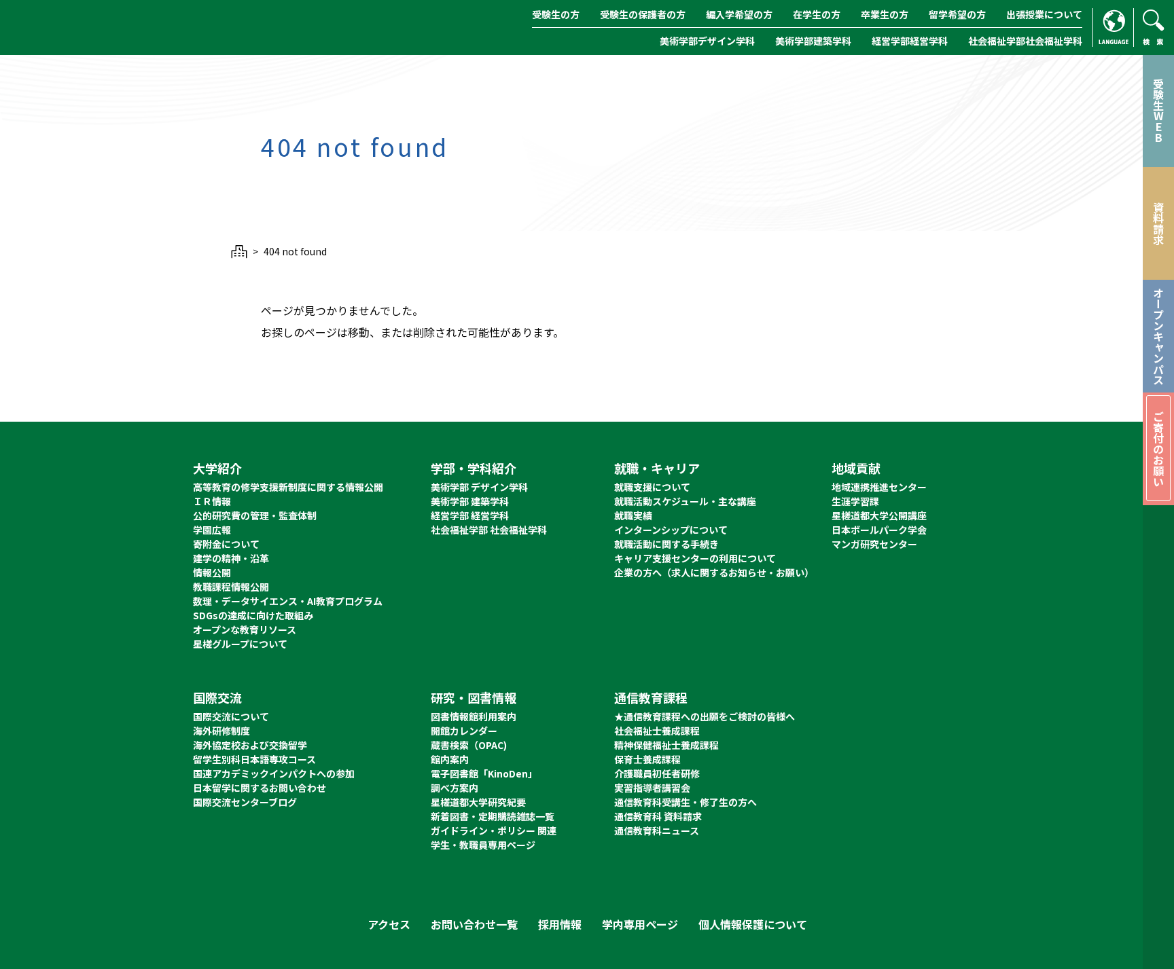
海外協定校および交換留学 (250, 745)
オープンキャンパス (1158, 336)
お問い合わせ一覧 (474, 924)
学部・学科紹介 (473, 468)
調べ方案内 (454, 787)
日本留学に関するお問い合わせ (259, 787)
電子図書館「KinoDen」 (484, 773)
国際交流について (231, 716)
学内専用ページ (640, 924)
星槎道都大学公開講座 (879, 515)
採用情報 (560, 924)
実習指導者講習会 (652, 787)
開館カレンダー (464, 730)
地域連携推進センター (879, 487)
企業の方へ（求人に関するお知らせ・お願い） (714, 572)
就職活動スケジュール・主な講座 (685, 501)
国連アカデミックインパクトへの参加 (274, 773)
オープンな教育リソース (244, 629)
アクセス (389, 924)
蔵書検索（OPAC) (469, 745)
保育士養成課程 (647, 759)
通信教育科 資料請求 (658, 816)
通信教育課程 (651, 697)
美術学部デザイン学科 (707, 41)
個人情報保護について (752, 924)
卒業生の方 (884, 14)
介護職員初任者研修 (657, 773)
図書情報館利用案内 (473, 716)
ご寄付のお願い (1158, 449)
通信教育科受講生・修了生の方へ (685, 802)
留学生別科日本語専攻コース (254, 759)
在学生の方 (816, 14)
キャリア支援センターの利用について (695, 558)
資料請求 (1158, 223)
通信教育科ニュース (656, 830)
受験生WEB (1158, 110)
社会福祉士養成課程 (657, 730)
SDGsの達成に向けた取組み (253, 615)
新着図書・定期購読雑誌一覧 (492, 816)
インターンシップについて (671, 529)
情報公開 (212, 572)
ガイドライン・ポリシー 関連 (493, 830)
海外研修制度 (221, 730)
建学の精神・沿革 (231, 558)
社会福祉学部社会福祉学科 (1025, 41)
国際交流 (217, 697)
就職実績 (633, 515)
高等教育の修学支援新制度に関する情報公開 (288, 487)
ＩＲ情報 (212, 501)
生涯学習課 (855, 501)
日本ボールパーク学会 (879, 529)
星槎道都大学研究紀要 (478, 802)
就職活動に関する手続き (666, 544)
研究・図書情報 (473, 697)
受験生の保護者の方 (643, 14)
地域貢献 (856, 468)
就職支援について (652, 487)
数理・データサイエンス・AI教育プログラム (288, 601)
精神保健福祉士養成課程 (666, 745)
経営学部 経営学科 (470, 515)
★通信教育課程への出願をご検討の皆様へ (704, 716)
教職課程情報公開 (231, 586)
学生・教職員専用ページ (483, 845)
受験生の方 (556, 14)
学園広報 (212, 529)
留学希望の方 (957, 14)
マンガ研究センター (874, 544)
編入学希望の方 (739, 14)
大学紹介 (217, 468)
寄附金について (226, 544)
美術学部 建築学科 (470, 501)
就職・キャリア (657, 468)
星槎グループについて (240, 644)
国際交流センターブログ (245, 802)
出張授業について (1044, 14)
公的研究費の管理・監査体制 (255, 515)
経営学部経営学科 (910, 41)
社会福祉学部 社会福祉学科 (489, 529)
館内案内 (450, 759)
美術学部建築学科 (813, 41)
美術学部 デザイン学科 (479, 487)
